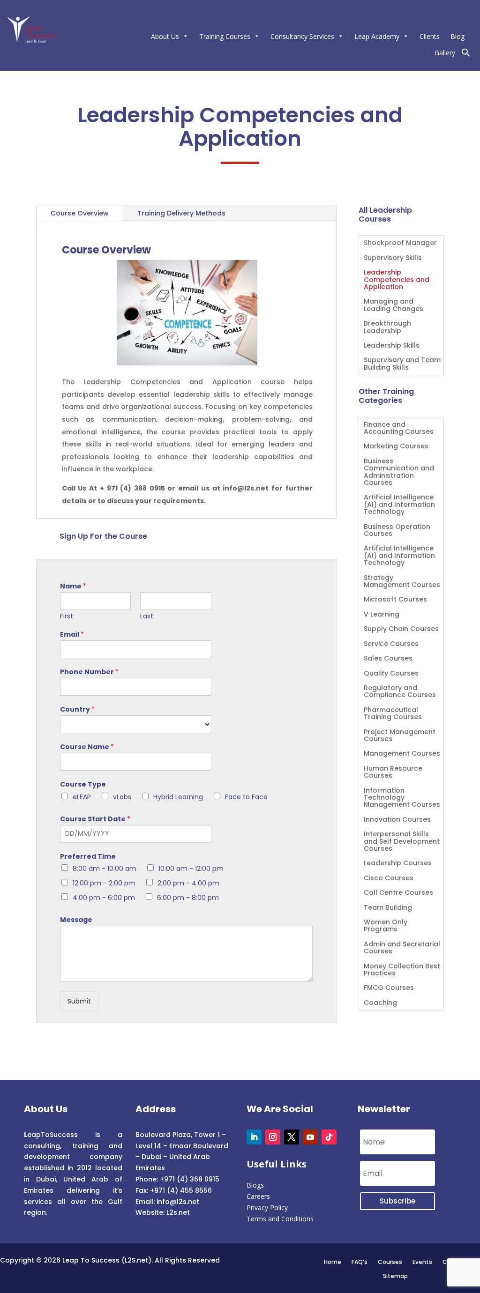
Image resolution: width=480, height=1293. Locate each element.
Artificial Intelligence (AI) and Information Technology (399, 505)
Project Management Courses (399, 735)
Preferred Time (88, 856)
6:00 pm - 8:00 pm (188, 897)
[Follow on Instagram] (272, 1137)
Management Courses (402, 754)
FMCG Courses (389, 988)
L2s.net (178, 1212)
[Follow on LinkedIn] (254, 1137)
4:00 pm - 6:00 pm (104, 897)
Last (146, 616)
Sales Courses (388, 659)
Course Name (87, 747)
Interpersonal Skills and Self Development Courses (402, 842)
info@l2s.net (177, 1201)
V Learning (381, 615)
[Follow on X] (291, 1137)
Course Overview (80, 213)
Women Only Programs (385, 926)
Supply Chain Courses (401, 629)
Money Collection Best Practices (402, 970)
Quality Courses (391, 674)
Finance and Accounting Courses (399, 428)
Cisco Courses (388, 879)
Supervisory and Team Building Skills (402, 364)
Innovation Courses (397, 820)
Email (72, 634)
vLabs (122, 797)
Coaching (380, 1003)
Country (77, 709)
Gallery (445, 52)
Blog (457, 36)
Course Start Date (95, 819)
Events (422, 1261)
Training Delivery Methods (181, 213)
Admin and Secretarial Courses (402, 948)
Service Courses (391, 644)
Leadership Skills (392, 346)
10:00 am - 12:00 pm (191, 868)
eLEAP (82, 797)
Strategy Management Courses (402, 581)
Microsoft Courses (395, 600)
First (66, 616)
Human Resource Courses (393, 772)
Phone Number (89, 672)
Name (73, 586)
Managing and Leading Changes (393, 305)
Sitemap (395, 1275)
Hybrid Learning (178, 797)
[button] (466, 54)
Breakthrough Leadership (387, 327)
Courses (390, 1261)
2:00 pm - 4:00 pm (188, 883)
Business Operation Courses (397, 530)
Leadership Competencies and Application (396, 280)
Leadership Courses (398, 864)
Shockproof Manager (400, 243)
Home (332, 1261)
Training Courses (224, 36)
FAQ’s (360, 1261)
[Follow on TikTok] (329, 1137)
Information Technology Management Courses (402, 798)
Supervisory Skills (393, 258)
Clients (430, 36)
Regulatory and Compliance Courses (400, 691)
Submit (79, 1001)
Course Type (83, 784)
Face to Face (246, 797)
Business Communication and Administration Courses (399, 472)
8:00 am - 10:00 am (104, 868)
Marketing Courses (396, 447)
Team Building (388, 908)
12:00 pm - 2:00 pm (104, 883)
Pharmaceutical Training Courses (393, 713)
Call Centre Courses (398, 893)
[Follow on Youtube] (310, 1137)
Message (76, 919)
